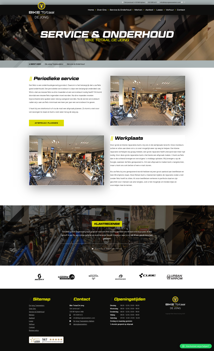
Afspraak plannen (46, 123)
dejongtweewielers (80, 324)
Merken (138, 10)
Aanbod (149, 10)
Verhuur (170, 10)
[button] (196, 346)
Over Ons (102, 10)
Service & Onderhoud (120, 10)
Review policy (34, 330)
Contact (181, 10)
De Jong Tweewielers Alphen (83, 321)
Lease (159, 10)
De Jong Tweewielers (36, 305)
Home (91, 10)
